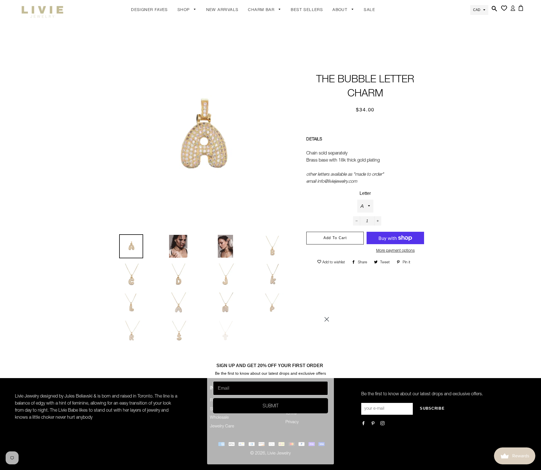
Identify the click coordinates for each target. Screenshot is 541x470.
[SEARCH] (493, 12)
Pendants (230, 109)
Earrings (185, 22)
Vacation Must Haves (235, 173)
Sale (369, 10)
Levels (227, 87)
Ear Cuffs (230, 55)
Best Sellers (307, 10)
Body (183, 32)
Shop (184, 10)
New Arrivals (222, 10)
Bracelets (187, 54)
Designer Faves (149, 10)
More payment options (395, 251)
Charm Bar (262, 10)
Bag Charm (259, 22)
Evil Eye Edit (232, 140)
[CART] (521, 11)
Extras (184, 96)
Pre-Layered (233, 120)
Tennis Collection (231, 155)
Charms (255, 66)
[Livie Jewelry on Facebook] (364, 424)
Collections (343, 22)
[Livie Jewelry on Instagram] (383, 424)
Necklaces (187, 87)
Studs (227, 22)
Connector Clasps (265, 99)
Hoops (227, 44)
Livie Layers (189, 65)
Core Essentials (192, 118)
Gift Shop (187, 107)
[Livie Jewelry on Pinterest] (373, 424)
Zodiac (254, 55)
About (340, 10)
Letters (254, 44)
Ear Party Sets (235, 66)
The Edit (185, 129)
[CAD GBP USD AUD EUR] (479, 9)
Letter (365, 193)
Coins (227, 98)
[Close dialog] (327, 319)
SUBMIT (271, 405)
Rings (183, 43)
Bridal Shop (232, 129)
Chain (227, 33)
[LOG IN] (511, 11)
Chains (254, 33)
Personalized (190, 76)
